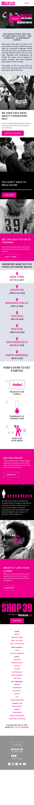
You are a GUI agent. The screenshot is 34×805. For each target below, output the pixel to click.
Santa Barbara (17, 675)
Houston (17, 659)
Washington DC (17, 662)
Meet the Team (17, 640)
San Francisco (17, 672)
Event (17, 657)
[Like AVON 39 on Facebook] (9, 764)
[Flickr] (16, 764)
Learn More (11, 15)
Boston (17, 669)
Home (17, 631)
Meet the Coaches (17, 643)
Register (15, 18)
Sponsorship (17, 712)
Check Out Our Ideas (13, 133)
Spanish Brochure (17, 700)
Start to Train (10, 257)
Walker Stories (17, 637)
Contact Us (17, 703)
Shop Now (17, 620)
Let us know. (22, 727)
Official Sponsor (17, 758)
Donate (21, 15)
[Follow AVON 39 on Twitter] (20, 764)
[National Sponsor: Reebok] (17, 749)
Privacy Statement (17, 715)
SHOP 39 (17, 694)
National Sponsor (17, 751)
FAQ (17, 697)
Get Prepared (17, 681)
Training (17, 684)
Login (26, 3)
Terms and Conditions (17, 719)
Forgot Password (17, 653)
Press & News (17, 706)
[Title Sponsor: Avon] (17, 742)
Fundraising (17, 687)
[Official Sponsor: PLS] (17, 755)
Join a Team (9, 195)
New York (17, 678)
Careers (17, 709)
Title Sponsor (17, 745)
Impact (17, 634)
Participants (17, 647)
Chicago (17, 666)
